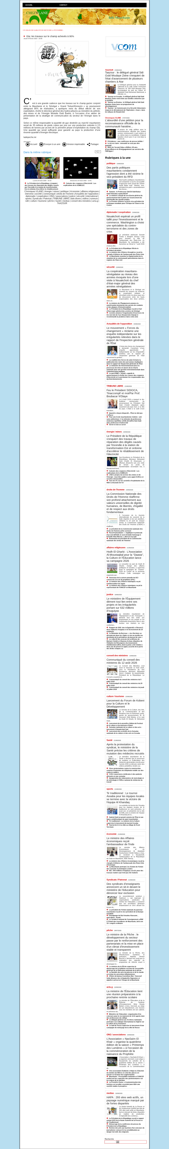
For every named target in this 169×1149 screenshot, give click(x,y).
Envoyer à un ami (51, 144)
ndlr (27, 201)
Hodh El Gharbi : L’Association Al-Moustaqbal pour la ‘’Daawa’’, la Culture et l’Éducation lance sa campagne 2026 (125, 556)
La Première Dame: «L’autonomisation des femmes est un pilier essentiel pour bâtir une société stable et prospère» (124, 1084)
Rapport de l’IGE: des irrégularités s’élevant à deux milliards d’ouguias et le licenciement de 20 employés (125, 629)
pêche (51, 201)
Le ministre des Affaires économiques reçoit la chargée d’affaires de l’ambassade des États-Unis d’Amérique (125, 863)
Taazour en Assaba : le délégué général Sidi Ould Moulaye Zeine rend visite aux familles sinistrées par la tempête (125, 98)
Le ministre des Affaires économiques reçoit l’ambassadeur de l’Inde (120, 841)
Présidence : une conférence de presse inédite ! (126, 141)
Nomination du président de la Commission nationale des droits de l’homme (124, 540)
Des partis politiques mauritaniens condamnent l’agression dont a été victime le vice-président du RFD (125, 172)
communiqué (49, 194)
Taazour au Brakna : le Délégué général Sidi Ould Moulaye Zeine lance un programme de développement (124, 104)
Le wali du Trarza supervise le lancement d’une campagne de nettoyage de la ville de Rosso (125, 1026)
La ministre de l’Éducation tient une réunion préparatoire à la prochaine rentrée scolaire (124, 994)
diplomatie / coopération (37, 196)
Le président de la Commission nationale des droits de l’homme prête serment (125, 530)
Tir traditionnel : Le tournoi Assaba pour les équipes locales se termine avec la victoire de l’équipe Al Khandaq (125, 798)
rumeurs (94, 198)
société (38, 194)
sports (28, 198)
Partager (94, 144)
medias (66, 201)
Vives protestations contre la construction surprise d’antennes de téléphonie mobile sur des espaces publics (125, 770)
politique (65, 191)
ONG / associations (59, 196)
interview (29, 194)
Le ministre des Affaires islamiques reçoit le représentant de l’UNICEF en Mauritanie (124, 586)
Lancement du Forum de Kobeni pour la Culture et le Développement (125, 703)
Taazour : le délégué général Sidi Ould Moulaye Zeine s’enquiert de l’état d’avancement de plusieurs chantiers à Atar (124, 77)
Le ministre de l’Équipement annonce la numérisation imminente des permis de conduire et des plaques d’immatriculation (125, 305)
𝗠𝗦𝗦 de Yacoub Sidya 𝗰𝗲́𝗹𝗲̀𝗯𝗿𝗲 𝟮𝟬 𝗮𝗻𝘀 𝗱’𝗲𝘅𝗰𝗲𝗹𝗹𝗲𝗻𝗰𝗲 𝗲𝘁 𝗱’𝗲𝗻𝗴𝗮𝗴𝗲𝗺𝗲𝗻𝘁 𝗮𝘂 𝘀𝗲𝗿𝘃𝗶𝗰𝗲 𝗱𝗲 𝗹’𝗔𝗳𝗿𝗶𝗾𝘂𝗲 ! (124, 149)
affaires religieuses (90, 191)
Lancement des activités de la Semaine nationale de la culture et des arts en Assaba (123, 732)
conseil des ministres (81, 201)
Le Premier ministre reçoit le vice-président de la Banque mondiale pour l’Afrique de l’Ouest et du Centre (125, 203)
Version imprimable (75, 144)
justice (72, 196)
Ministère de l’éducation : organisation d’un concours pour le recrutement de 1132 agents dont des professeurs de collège (125, 1016)
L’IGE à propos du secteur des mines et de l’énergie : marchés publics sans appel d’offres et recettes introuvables (125, 477)
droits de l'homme (65, 194)
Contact (63, 5)
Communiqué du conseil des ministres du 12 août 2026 (123, 661)
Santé (58, 201)
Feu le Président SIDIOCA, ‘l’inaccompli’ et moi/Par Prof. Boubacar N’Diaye (123, 393)
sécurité (80, 196)
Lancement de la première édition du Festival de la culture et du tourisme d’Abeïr (125, 724)
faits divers (76, 198)
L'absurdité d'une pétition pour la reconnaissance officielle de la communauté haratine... (124, 123)
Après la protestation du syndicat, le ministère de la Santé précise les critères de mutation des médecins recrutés (125, 749)
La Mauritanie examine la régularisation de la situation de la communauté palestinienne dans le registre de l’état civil (125, 258)
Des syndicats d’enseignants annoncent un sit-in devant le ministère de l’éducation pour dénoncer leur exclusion (123, 888)
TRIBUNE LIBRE (61, 198)
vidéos (85, 198)
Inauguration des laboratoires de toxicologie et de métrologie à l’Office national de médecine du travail (125, 780)
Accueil (28, 5)
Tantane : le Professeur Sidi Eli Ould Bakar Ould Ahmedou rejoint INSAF (124, 193)
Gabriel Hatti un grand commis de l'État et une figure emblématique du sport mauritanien (125, 818)
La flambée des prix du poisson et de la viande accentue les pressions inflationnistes (125, 973)
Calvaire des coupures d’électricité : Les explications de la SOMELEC (79, 184)
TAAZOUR (62, 203)
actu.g (95, 201)
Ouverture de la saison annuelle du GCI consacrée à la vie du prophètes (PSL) (122, 579)
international (92, 196)
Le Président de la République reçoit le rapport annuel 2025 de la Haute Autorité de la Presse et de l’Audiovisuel (125, 1120)
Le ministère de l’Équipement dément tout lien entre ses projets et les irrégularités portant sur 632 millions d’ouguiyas (123, 604)
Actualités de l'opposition (86, 194)
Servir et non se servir (117, 425)
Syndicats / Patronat (42, 198)
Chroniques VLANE (33, 191)
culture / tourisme (38, 201)
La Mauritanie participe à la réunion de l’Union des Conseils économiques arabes (125, 868)
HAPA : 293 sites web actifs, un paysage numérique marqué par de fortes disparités (125, 1100)
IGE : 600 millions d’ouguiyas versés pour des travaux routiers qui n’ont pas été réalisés (125, 872)
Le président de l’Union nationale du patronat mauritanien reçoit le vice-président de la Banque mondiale (125, 912)
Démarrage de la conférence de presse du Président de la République (124, 1125)
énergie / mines (52, 191)
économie (74, 191)
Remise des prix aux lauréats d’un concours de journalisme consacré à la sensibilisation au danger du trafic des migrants (125, 1130)
